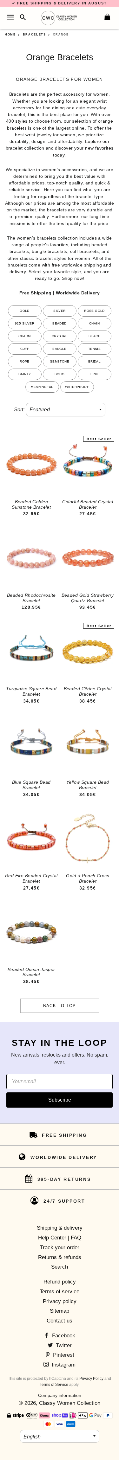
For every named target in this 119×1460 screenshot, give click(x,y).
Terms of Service (54, 1384)
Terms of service (59, 1292)
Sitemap (59, 1311)
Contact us (59, 1321)
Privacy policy (59, 1301)
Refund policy (59, 1282)
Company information (59, 1395)
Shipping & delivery (60, 1228)
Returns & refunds (59, 1257)
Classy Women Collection (69, 1403)
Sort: (19, 409)
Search (59, 1267)
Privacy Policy (91, 1378)
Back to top (59, 1005)
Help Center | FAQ (59, 1238)
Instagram (63, 1365)
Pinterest (62, 1355)
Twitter (63, 1345)
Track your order (59, 1248)
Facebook (62, 1336)
